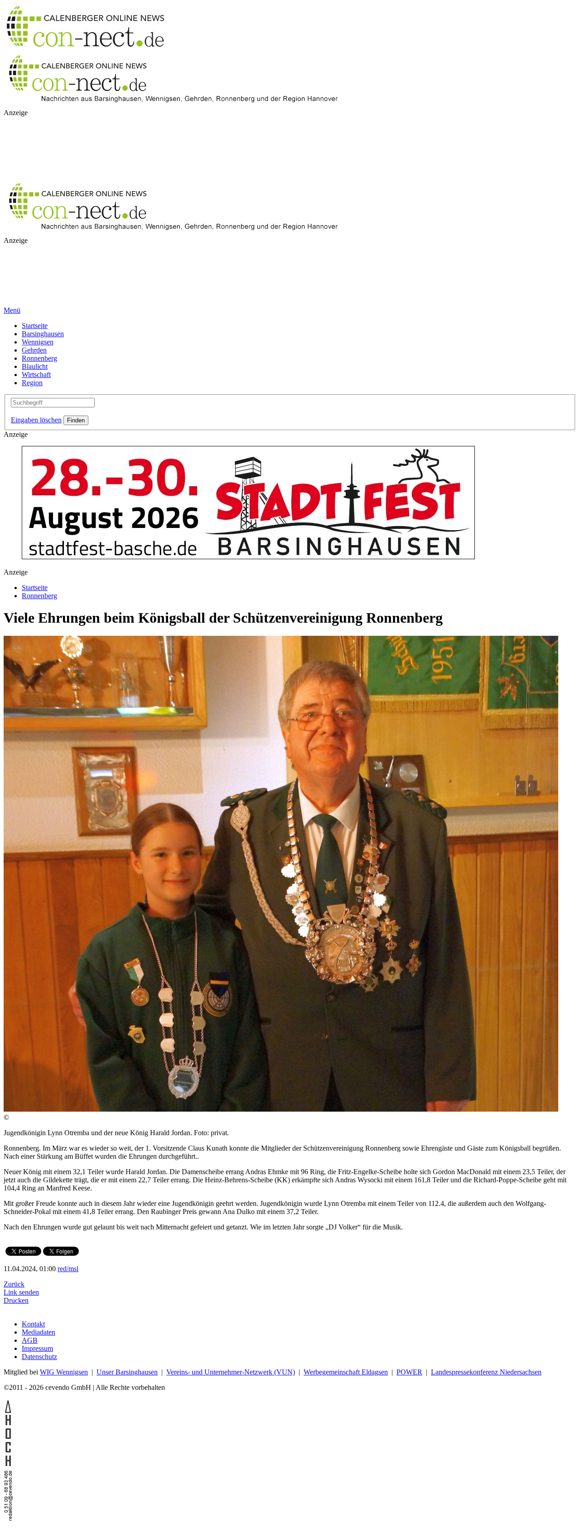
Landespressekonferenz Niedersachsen (486, 1372)
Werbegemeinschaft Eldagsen (346, 1372)
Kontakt (33, 1324)
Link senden (21, 1292)
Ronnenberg (39, 358)
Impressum (37, 1348)
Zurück (14, 1284)
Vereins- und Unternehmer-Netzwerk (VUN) (230, 1372)
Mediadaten (38, 1332)
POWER (409, 1372)
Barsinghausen (43, 334)
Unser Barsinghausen (127, 1372)
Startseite (35, 325)
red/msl (68, 1269)
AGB (30, 1340)
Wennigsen (37, 342)
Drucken (16, 1300)
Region (32, 383)
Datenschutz (39, 1356)
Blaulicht (35, 366)
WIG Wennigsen (64, 1372)
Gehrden (34, 350)
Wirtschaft (36, 374)
